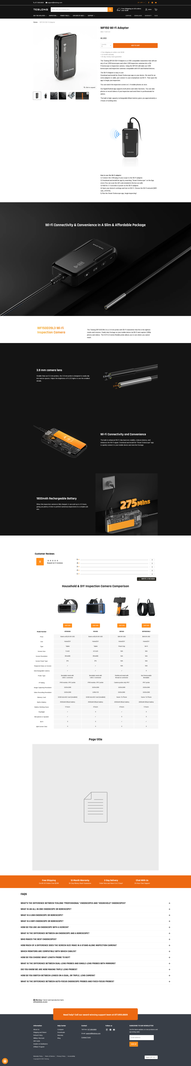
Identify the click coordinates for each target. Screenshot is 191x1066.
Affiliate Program (38, 1047)
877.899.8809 (39, 2)
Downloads (138, 16)
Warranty (148, 16)
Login (149, 9)
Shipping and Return (39, 1032)
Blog (156, 16)
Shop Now (67, 625)
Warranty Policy (38, 1056)
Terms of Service (50, 1056)
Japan (150, 1057)
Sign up (133, 1044)
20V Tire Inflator (39, 16)
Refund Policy (38, 1035)
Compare (128, 16)
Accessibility (71, 1056)
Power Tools (64, 16)
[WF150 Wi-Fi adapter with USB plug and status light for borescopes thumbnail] (62, 96)
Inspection (53, 16)
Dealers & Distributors (40, 1044)
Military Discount (38, 1038)
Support (91, 16)
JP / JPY (140, 2)
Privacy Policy (61, 1056)
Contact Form (86, 1037)
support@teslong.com (54, 2)
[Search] (110, 9)
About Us (36, 1029)
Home (35, 22)
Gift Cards (36, 1041)
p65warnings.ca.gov (40, 1002)
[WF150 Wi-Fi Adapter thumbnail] (82, 96)
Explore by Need (78, 16)
